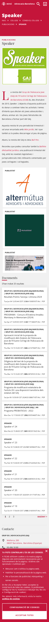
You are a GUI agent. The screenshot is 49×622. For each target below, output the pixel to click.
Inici (4, 20)
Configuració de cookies (24, 607)
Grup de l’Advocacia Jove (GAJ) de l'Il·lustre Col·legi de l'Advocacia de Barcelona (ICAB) (28, 96)
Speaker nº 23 (10, 442)
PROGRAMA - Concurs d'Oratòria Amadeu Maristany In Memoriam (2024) (23, 316)
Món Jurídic (29, 129)
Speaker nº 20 (10, 490)
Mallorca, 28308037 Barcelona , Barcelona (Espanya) (24, 541)
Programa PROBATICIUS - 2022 (18, 410)
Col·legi (14, 20)
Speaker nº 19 (10, 506)
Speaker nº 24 (10, 426)
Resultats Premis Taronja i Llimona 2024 (23, 296)
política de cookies (11, 598)
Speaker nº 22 (10, 458)
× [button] (46, 550)
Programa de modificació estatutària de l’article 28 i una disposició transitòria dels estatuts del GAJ (23, 390)
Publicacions (8, 24)
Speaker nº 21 (10, 474)
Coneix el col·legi (30, 20)
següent (41, 516)
